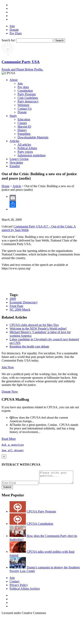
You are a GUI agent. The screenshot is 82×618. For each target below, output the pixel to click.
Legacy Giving (19, 159)
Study (13, 115)
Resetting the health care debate (29, 346)
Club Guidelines (28, 97)
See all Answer (13, 450)
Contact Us (25, 108)
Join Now (8, 367)
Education (24, 119)
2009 (13, 298)
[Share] (45, 204)
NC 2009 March (20, 309)
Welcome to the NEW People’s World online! (38, 328)
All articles (24, 144)
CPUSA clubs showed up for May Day (34, 325)
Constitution (25, 90)
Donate (14, 29)
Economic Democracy (24, 302)
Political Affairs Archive (25, 588)
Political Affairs (27, 148)
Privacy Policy (19, 585)
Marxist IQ (24, 126)
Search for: (8, 40)
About (14, 79)
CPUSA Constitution (40, 523)
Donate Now (10, 391)
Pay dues (23, 87)
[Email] (45, 198)
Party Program (27, 94)
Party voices (25, 151)
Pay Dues (16, 33)
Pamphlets (24, 133)
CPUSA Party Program (41, 511)
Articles (14, 141)
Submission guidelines (32, 155)
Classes (22, 123)
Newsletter (16, 162)
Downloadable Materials (33, 137)
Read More (9, 438)
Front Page (16, 306)
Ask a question (13, 444)
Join (12, 26)
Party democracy (28, 101)
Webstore (23, 105)
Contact (14, 581)
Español (15, 166)
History (22, 130)
